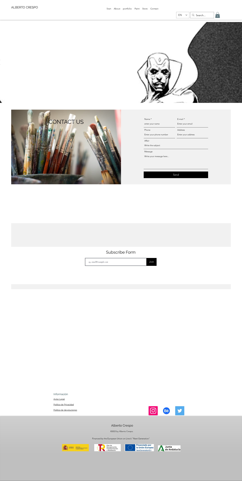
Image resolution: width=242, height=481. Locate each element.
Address (181, 130)
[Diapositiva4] (126, 98)
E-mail (180, 119)
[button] (217, 15)
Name (147, 119)
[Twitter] (179, 410)
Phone (147, 130)
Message (148, 151)
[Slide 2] (119, 98)
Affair (146, 141)
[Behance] (166, 410)
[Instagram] (153, 410)
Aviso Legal (59, 399)
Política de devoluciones (65, 410)
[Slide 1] (116, 98)
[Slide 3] (123, 98)
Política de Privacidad (63, 404)
